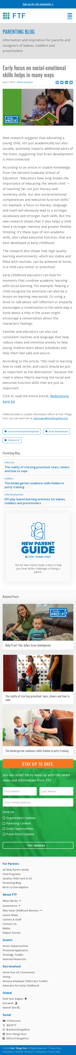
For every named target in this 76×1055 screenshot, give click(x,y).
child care (9, 462)
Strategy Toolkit (13, 954)
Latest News (10, 915)
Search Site (9, 1007)
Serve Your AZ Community (19, 972)
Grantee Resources (14, 959)
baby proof (14, 440)
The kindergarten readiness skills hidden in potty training (34, 485)
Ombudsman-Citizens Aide (47, 1051)
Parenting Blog (19, 31)
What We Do (10, 900)
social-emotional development (23, 431)
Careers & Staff (12, 919)
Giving (6, 976)
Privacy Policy (55, 1048)
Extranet (8, 1003)
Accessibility (8, 1051)
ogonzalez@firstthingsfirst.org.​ (50, 418)
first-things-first (16, 1034)
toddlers (9, 478)
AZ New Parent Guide (16, 869)
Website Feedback (24, 1051)
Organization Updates (21, 818)
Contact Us (9, 924)
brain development (58, 431)
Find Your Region (13, 998)
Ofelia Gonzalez (25, 82)
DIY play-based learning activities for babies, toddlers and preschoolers (35, 501)
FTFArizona (14, 1020)
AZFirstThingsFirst (17, 1038)
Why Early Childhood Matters (21, 910)
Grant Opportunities (19, 828)
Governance (10, 905)
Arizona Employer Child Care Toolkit (25, 981)
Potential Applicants (15, 950)
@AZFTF (11, 1025)
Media (6, 928)
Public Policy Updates (20, 834)
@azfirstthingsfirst (18, 1029)
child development (14, 494)
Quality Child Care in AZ (17, 878)
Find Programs (12, 874)
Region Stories (12, 932)
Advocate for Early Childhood (21, 985)
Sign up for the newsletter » (38, 4)
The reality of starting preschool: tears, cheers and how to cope (37, 469)
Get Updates (38, 845)
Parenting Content (18, 823)
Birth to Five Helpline (15, 887)
